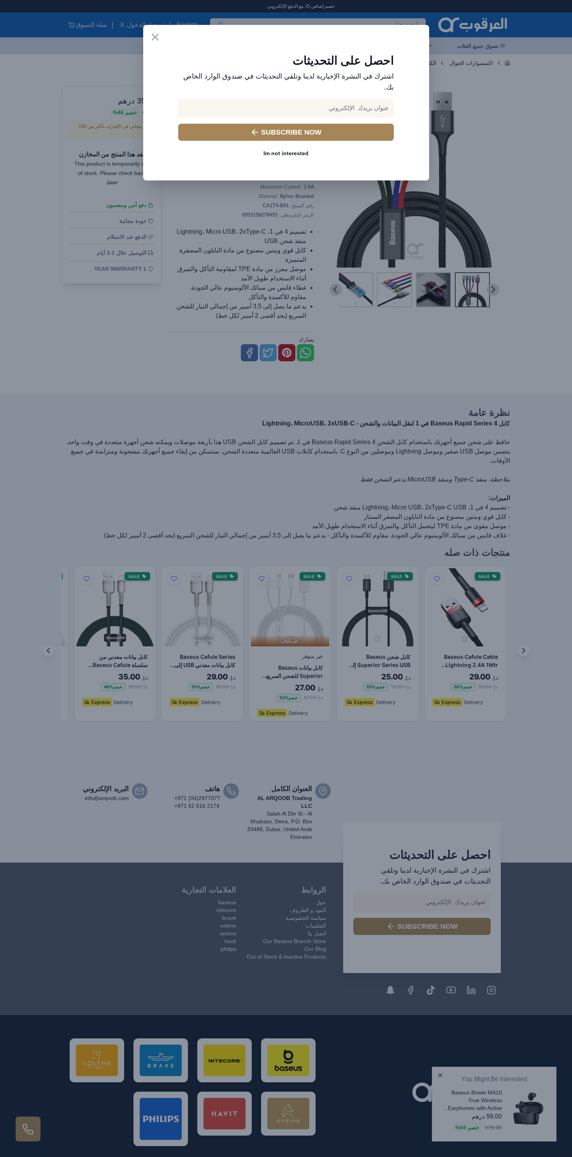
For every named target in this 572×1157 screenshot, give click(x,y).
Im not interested (286, 153)
